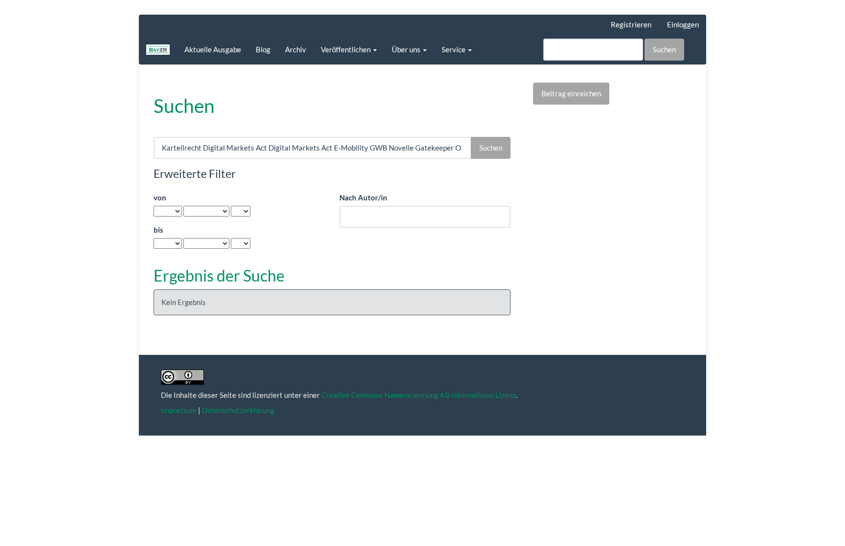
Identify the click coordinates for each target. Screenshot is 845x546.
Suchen (664, 49)
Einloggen (683, 24)
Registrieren (631, 24)
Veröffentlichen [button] (346, 49)
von (160, 197)
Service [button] (454, 49)
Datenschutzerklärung (238, 410)
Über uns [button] (407, 49)
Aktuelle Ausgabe (212, 49)
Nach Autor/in (363, 197)
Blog (263, 49)
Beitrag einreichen (571, 93)
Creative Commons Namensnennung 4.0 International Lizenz (418, 395)
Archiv (295, 49)
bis (158, 229)
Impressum (179, 410)
